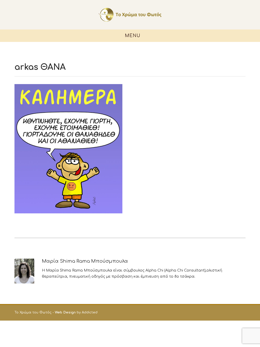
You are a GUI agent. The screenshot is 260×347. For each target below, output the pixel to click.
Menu (131, 35)
